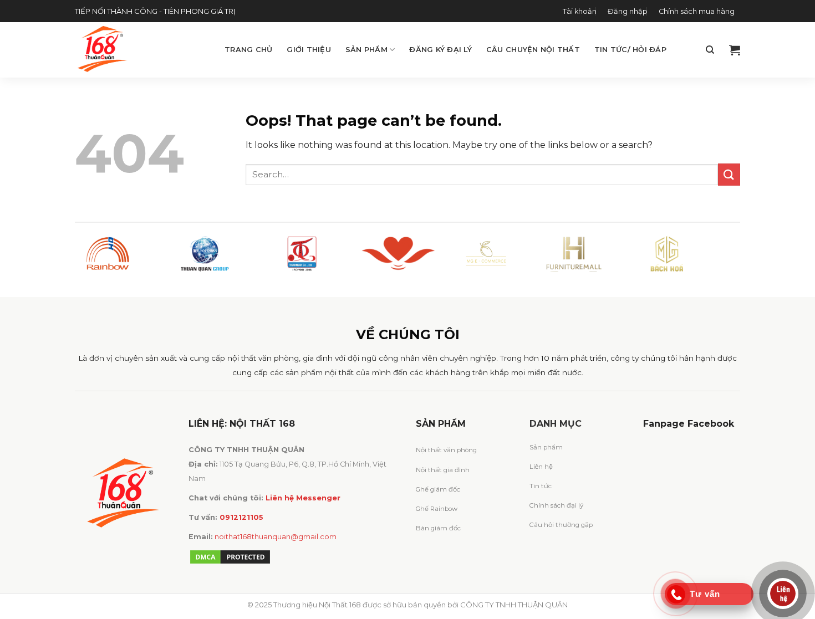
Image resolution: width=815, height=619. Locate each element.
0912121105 (241, 517)
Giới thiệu (309, 49)
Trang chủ (248, 49)
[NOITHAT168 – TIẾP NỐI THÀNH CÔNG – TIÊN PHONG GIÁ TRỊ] (141, 50)
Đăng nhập (628, 11)
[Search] (710, 49)
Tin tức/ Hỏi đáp (630, 49)
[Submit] (729, 174)
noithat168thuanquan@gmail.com (276, 537)
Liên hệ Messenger (303, 498)
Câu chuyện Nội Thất (533, 49)
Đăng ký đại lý (440, 49)
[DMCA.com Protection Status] (230, 556)
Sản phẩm (366, 49)
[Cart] (734, 50)
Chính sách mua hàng (697, 11)
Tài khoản (580, 11)
